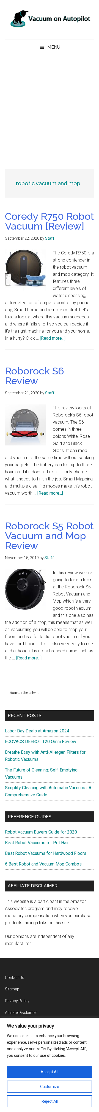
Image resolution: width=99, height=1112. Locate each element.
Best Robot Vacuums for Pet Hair (37, 842)
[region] (49, 1065)
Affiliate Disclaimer (21, 1012)
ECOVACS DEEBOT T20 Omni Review (40, 741)
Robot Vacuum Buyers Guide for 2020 (41, 832)
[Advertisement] (49, 106)
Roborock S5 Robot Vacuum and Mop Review (49, 535)
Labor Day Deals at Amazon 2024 (37, 730)
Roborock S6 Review (34, 375)
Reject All (50, 1101)
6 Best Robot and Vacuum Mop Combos (43, 864)
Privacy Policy (17, 1001)
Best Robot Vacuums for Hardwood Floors (45, 853)
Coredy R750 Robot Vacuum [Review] (49, 221)
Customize (49, 1086)
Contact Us (14, 977)
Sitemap (12, 989)
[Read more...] (52, 338)
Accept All (49, 1072)
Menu (53, 47)
